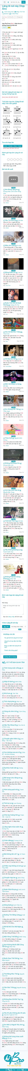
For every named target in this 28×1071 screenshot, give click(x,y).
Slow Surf (8, 285)
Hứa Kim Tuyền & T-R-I (10, 1015)
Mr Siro (9, 1038)
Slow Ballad (8, 366)
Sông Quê (7, 905)
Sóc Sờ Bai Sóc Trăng (13, 332)
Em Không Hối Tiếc (12, 409)
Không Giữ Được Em (12, 463)
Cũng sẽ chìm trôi (10, 711)
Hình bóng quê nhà (11, 789)
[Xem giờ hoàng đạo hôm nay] (7, 1069)
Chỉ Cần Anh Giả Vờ (12, 490)
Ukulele (10, 146)
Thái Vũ (20, 272)
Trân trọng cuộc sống (12, 668)
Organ (19, 146)
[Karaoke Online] (9, 1069)
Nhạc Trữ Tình (20, 12)
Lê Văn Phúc (14, 13)
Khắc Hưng (5, 1026)
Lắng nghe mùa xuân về (12, 827)
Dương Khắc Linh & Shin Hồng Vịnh (12, 192)
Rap (7, 341)
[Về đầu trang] (26, 1070)
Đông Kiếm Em (10, 272)
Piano (15, 146)
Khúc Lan (19, 701)
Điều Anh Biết (10, 245)
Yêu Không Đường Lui (13, 550)
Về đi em (7, 693)
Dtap (3, 928)
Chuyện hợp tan (10, 878)
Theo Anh (8, 438)
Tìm (23, 2)
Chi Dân (20, 220)
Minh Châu (18, 681)
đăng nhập (11, 616)
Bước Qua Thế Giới (11, 958)
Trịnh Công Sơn (8, 12)
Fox (7, 314)
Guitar (5, 146)
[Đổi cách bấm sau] (9, 115)
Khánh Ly (6, 27)
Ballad (7, 202)
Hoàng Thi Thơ (14, 305)
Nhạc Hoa (12, 946)
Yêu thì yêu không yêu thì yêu (15, 1013)
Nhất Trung (22, 936)
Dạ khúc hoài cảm (10, 768)
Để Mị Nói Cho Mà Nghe (12, 927)
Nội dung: (5, 602)
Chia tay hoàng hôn (11, 815)
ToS (14, 1069)
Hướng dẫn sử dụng (10, 657)
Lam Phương (17, 803)
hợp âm (6, 115)
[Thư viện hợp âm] (23, 1069)
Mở (7, 626)
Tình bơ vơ (8, 803)
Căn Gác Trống (9, 987)
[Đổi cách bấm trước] (3, 115)
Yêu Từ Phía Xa (10, 220)
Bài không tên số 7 (10, 854)
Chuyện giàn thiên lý (11, 739)
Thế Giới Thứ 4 (10, 521)
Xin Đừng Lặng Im (11, 189)
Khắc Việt (13, 578)
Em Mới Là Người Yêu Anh (13, 1025)
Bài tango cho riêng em (12, 778)
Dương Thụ (5, 829)
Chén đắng (8, 840)
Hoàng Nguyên (6, 779)
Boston (6, 13)
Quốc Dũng (21, 877)
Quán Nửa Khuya (10, 889)
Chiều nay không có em (12, 866)
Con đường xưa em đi (12, 752)
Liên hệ (18, 1069)
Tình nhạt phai (9, 701)
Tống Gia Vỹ (5, 1001)
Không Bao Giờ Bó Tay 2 (12, 999)
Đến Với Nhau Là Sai (12, 384)
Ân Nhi (19, 245)
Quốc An (20, 359)
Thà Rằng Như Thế (11, 974)
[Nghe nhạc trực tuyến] (11, 1069)
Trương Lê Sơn (18, 840)
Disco (7, 532)
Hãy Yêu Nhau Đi (10, 725)
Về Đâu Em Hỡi (10, 359)
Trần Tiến (15, 693)
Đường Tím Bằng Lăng (12, 915)
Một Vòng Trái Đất (10, 937)
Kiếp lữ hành (8, 681)
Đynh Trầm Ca (17, 905)
